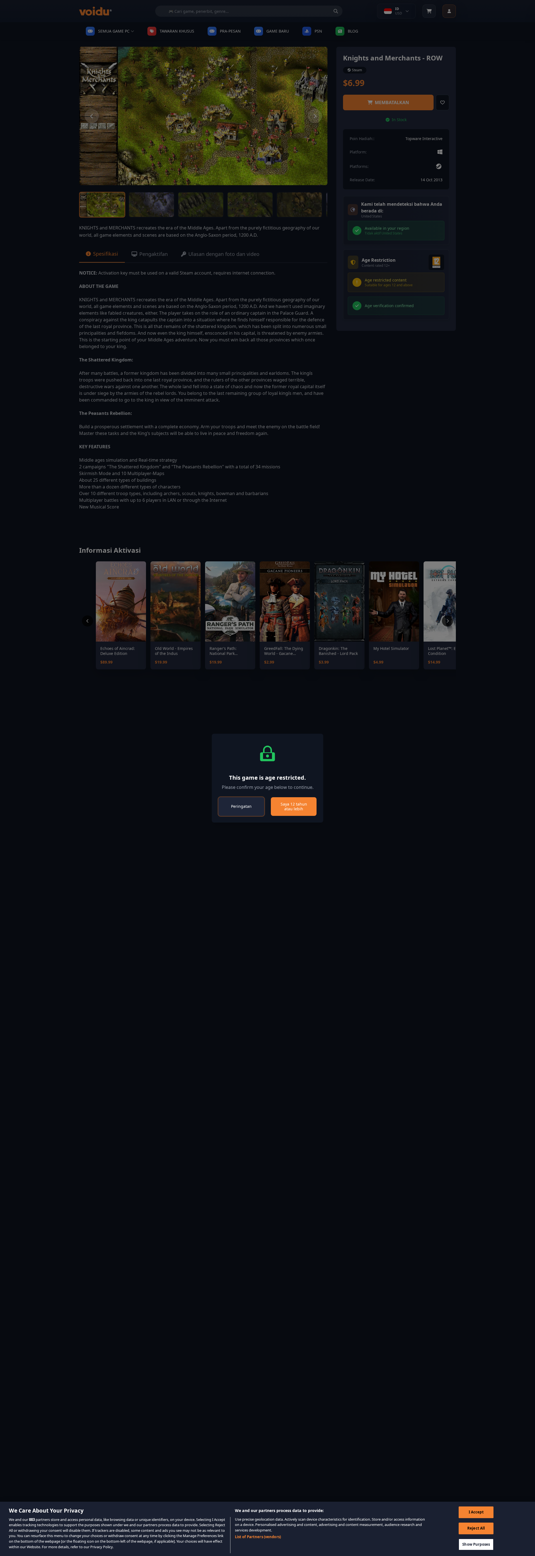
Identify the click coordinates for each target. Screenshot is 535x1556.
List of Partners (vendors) (258, 1536)
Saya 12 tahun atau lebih (294, 806)
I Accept (476, 1512)
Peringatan (241, 806)
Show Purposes (476, 1544)
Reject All (476, 1528)
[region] (267, 1529)
